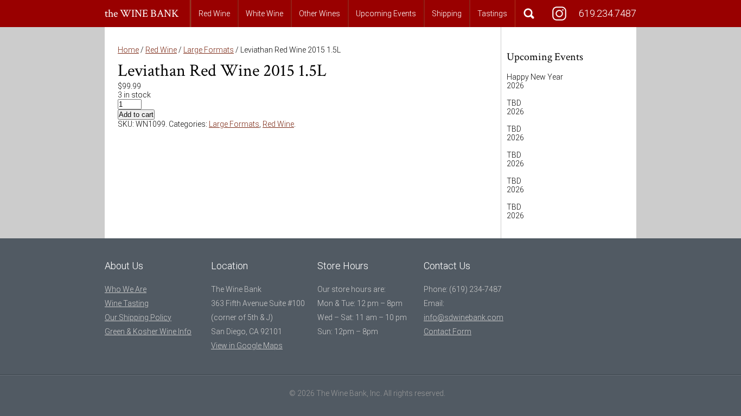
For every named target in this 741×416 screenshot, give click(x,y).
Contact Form (447, 331)
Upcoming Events (386, 13)
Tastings (492, 13)
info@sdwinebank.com (463, 317)
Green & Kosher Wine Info (148, 331)
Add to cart (136, 114)
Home (128, 50)
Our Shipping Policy (138, 317)
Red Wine (214, 13)
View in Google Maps (247, 345)
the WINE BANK (142, 13)
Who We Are (125, 289)
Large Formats (208, 50)
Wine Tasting (127, 303)
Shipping (447, 13)
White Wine (264, 13)
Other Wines (319, 13)
